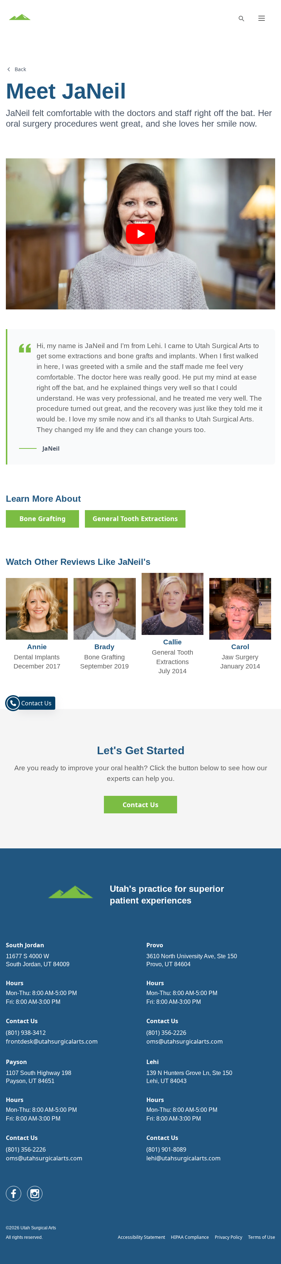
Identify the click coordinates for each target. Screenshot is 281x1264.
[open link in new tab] (13, 1193)
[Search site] (241, 18)
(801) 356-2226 (166, 1033)
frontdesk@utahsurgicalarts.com (52, 1041)
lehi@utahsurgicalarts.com (183, 1158)
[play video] (140, 233)
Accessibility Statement (141, 1237)
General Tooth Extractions (135, 518)
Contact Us (140, 804)
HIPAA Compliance (190, 1237)
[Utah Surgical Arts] (20, 18)
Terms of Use (261, 1237)
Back (20, 69)
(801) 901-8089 (166, 1149)
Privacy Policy (228, 1237)
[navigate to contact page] (13, 703)
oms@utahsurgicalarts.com (184, 1041)
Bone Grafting (42, 518)
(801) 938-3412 (26, 1033)
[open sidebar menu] (261, 18)
